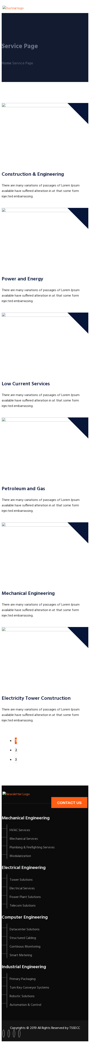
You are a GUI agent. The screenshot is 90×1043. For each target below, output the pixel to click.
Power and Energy (22, 279)
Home (6, 63)
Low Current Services (26, 384)
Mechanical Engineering (28, 593)
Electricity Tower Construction (36, 698)
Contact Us (69, 803)
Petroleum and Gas (23, 489)
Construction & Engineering (33, 174)
